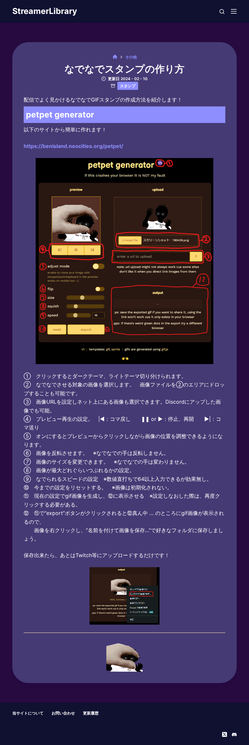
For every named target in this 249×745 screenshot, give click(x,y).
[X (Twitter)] (224, 734)
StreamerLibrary (44, 11)
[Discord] (234, 734)
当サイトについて (27, 713)
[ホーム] (115, 57)
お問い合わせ (63, 713)
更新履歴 (91, 713)
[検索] (221, 11)
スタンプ (128, 85)
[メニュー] (234, 11)
